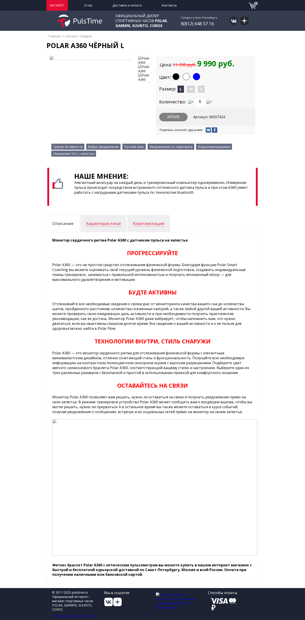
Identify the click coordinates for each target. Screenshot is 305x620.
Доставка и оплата (127, 5)
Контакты (169, 5)
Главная (54, 36)
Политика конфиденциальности (73, 616)
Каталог (57, 5)
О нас (88, 5)
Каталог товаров (79, 36)
